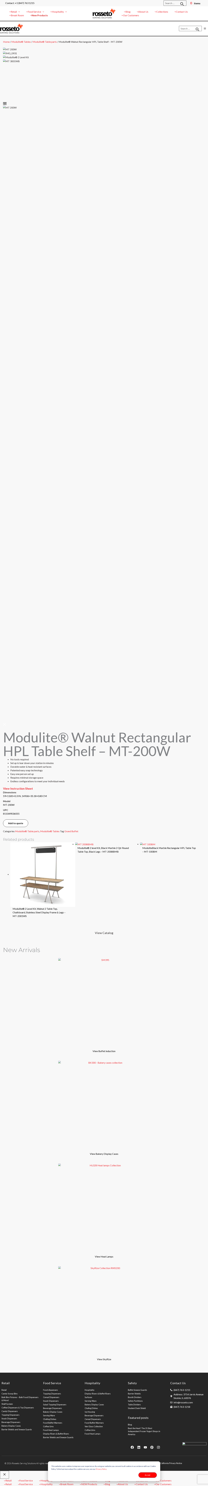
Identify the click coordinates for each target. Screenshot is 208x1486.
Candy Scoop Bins (10, 1393)
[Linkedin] (139, 1447)
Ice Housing (90, 1412)
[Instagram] (158, 1447)
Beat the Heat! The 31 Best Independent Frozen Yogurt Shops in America (144, 1431)
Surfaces (88, 1397)
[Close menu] (4, 1475)
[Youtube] (145, 1447)
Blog (130, 1424)
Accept (147, 1475)
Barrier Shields (134, 1393)
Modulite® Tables (21, 41)
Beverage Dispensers (11, 1422)
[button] (18, 11)
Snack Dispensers (9, 1418)
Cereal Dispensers (51, 1397)
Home (6, 41)
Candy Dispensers (10, 1411)
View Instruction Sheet (18, 788)
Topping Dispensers (10, 1415)
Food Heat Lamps (51, 1430)
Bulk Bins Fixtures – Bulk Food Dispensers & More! (20, 1399)
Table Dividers (134, 1404)
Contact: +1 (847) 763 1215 (19, 3)
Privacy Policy (101, 1469)
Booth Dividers (134, 1397)
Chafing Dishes (49, 1419)
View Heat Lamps (104, 1256)
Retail (4, 1390)
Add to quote (15, 823)
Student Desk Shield (137, 1408)
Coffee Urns (48, 1426)
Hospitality (89, 1390)
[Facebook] (132, 1447)
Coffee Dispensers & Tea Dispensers (18, 1407)
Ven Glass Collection (94, 1426)
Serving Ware (49, 1415)
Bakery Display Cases (11, 1426)
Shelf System (7, 1404)
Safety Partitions (135, 1401)
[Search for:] (175, 3)
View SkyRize (104, 1359)
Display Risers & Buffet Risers (56, 1434)
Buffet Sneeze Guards (137, 1390)
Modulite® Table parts (45, 41)
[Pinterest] (152, 1447)
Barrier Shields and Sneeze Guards (17, 1429)
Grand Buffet (71, 831)
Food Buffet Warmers (52, 1423)
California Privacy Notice (171, 1463)
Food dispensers (50, 1390)
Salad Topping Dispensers (54, 1404)
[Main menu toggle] (205, 28)
